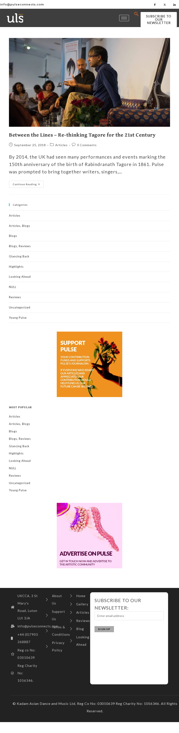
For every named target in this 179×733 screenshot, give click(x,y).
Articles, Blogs (19, 226)
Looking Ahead (20, 276)
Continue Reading (28, 183)
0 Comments (87, 145)
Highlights (16, 266)
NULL (12, 287)
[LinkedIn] (174, 4)
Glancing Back (19, 256)
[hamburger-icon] (124, 18)
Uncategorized (19, 307)
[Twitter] (165, 4)
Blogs (13, 236)
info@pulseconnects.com (22, 4)
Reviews (15, 297)
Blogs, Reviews (20, 246)
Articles (61, 145)
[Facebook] (155, 4)
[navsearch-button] (136, 14)
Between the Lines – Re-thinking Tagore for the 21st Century (82, 135)
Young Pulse (18, 317)
